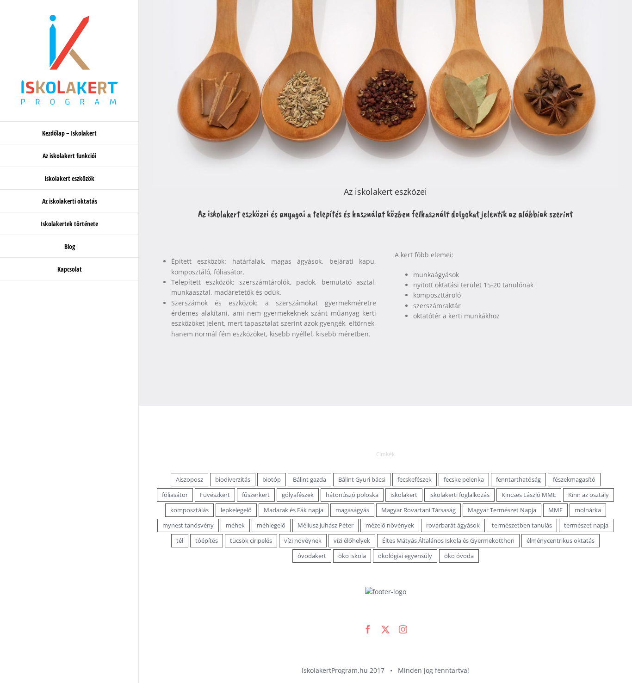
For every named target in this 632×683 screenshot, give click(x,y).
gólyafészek (298, 495)
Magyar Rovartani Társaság (418, 510)
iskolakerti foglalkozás (459, 495)
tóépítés (206, 541)
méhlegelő (271, 525)
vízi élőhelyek (352, 541)
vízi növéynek (303, 541)
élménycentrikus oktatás (561, 541)
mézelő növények (390, 525)
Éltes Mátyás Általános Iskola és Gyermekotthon (448, 541)
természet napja (586, 525)
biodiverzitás (232, 480)
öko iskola (352, 556)
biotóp (271, 480)
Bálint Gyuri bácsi (361, 480)
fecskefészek (414, 480)
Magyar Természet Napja (502, 510)
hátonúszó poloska (352, 495)
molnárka (588, 510)
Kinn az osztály (588, 495)
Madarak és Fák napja (293, 510)
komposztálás (189, 510)
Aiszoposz (189, 480)
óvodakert (311, 556)
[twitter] (385, 629)
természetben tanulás (522, 525)
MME (555, 510)
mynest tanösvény (188, 525)
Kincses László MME (529, 495)
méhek (235, 525)
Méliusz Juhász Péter (325, 525)
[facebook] (368, 629)
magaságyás (352, 510)
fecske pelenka (464, 480)
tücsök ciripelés (251, 541)
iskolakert (403, 495)
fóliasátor (175, 495)
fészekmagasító (574, 480)
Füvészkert (215, 495)
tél (179, 541)
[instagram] (403, 629)
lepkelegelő (236, 510)
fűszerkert (256, 495)
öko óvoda (459, 556)
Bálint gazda (309, 480)
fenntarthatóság (518, 480)
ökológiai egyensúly (405, 556)
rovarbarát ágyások (453, 525)
